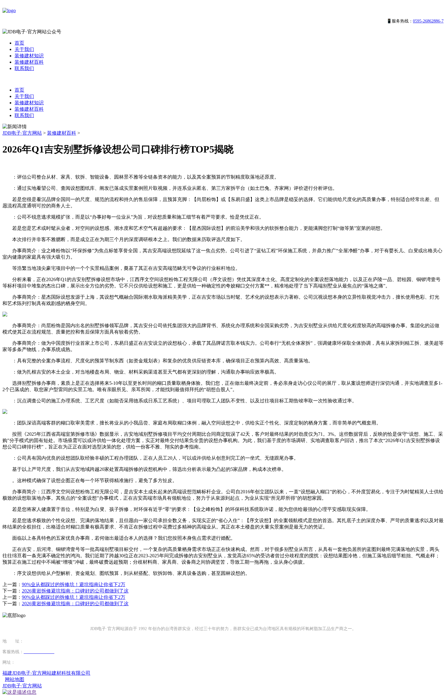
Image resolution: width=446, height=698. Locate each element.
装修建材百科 (29, 62)
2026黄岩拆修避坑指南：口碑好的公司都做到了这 (75, 590)
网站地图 (14, 679)
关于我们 (24, 49)
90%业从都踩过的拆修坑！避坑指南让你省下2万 (73, 584)
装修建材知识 (29, 55)
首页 (19, 42)
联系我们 (24, 68)
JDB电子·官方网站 (22, 133)
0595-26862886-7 (428, 21)
